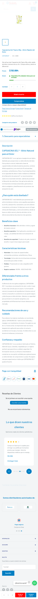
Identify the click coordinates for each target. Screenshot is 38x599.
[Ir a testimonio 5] (21, 471)
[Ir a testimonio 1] (14, 471)
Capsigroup (5, 56)
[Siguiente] (29, 471)
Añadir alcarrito (20, 595)
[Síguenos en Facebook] (3, 589)
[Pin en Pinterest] (26, 122)
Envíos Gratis (19, 108)
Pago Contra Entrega (8, 108)
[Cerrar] (29, 582)
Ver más (10, 456)
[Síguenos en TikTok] (11, 589)
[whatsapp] (34, 583)
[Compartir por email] (34, 122)
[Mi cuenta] (30, 3)
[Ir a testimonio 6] (23, 471)
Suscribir (8, 573)
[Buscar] (33, 9)
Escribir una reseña (19, 403)
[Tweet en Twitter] (30, 122)
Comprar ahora (19, 101)
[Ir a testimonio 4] (19, 471)
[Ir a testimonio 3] (18, 471)
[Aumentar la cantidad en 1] (23, 87)
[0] (34, 3)
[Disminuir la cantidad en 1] (11, 87)
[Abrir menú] (3, 3)
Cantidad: (5, 87)
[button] (6, 116)
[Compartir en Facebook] (22, 122)
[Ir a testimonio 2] (16, 471)
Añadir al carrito (19, 94)
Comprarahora (31, 595)
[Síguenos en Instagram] (7, 589)
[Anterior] (9, 471)
